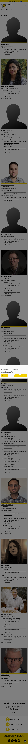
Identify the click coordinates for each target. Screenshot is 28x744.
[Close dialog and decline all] (26, 366)
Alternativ (4, 375)
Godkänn (24, 375)
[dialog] (14, 372)
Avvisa (16, 375)
